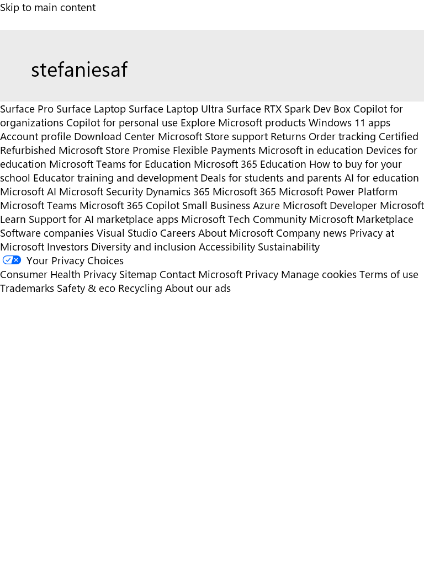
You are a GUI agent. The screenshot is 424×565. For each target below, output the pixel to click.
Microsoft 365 (244, 191)
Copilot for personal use (122, 122)
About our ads (198, 288)
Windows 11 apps (349, 122)
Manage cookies (319, 274)
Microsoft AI (28, 191)
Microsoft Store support (213, 136)
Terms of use (388, 274)
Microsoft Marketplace (361, 219)
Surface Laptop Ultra (176, 108)
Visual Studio (127, 232)
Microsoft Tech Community (243, 219)
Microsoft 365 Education (250, 163)
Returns (288, 136)
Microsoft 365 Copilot (129, 205)
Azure (266, 205)
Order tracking (342, 136)
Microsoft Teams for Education (120, 163)
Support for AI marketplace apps (103, 219)
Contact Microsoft (201, 274)
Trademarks (27, 288)
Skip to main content (48, 7)
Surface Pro (27, 108)
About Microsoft (235, 232)
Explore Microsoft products (243, 122)
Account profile (35, 136)
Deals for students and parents (271, 177)
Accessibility (227, 246)
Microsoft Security (101, 191)
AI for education (381, 177)
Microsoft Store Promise (114, 150)
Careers (177, 232)
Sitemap (138, 274)
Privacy (263, 274)
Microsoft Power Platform (338, 191)
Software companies (47, 232)
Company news (311, 232)
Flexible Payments (214, 150)
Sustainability (289, 246)
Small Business (216, 205)
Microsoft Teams (38, 205)
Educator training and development (115, 177)
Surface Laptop (91, 108)
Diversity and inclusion (143, 246)
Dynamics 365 (178, 191)
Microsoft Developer (330, 205)
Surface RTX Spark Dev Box (288, 108)
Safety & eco (86, 288)
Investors (67, 246)
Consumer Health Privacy (58, 274)
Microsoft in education (310, 150)
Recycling (140, 288)
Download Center (114, 136)
